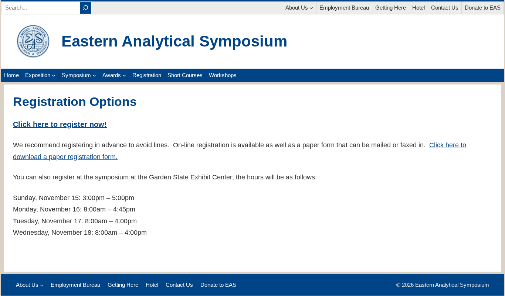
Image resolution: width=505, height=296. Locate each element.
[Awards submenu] (124, 75)
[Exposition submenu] (53, 75)
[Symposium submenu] (94, 75)
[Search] (85, 8)
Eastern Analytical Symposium (174, 41)
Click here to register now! (60, 124)
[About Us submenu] (311, 8)
